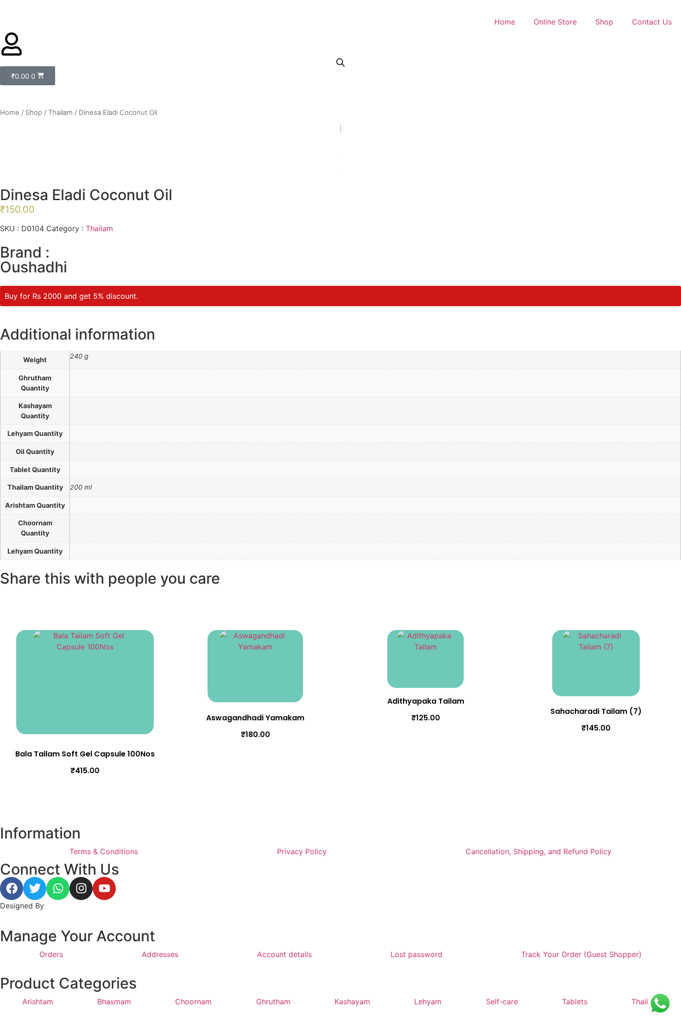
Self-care (502, 1001)
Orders (51, 954)
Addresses (160, 954)
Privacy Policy (302, 851)
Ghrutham (273, 1001)
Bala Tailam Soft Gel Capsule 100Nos (85, 754)
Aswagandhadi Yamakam (255, 717)
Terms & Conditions (103, 851)
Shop (604, 21)
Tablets (574, 1001)
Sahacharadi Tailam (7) (596, 711)
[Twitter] (34, 888)
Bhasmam (114, 1001)
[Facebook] (11, 888)
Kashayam (352, 1001)
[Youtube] (104, 888)
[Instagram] (81, 888)
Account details (284, 954)
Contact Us (652, 21)
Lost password (416, 954)
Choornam (193, 1001)
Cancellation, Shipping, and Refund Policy (539, 851)
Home (504, 21)
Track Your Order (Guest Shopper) (581, 954)
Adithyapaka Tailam (425, 701)
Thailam (60, 112)
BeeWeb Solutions (77, 905)
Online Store (555, 21)
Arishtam (37, 1001)
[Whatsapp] (57, 888)
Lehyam (427, 1001)
